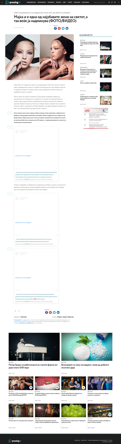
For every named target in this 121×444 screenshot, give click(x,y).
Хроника (51, 2)
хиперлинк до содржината (26, 323)
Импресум (77, 440)
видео (60, 317)
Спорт (70, 2)
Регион (58, 2)
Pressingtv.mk (18, 320)
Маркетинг (84, 440)
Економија (42, 2)
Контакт (110, 440)
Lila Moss (26, 179)
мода (65, 317)
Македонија (31, 2)
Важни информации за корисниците (97, 440)
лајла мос (71, 317)
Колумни (85, 2)
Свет (64, 2)
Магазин (77, 2)
